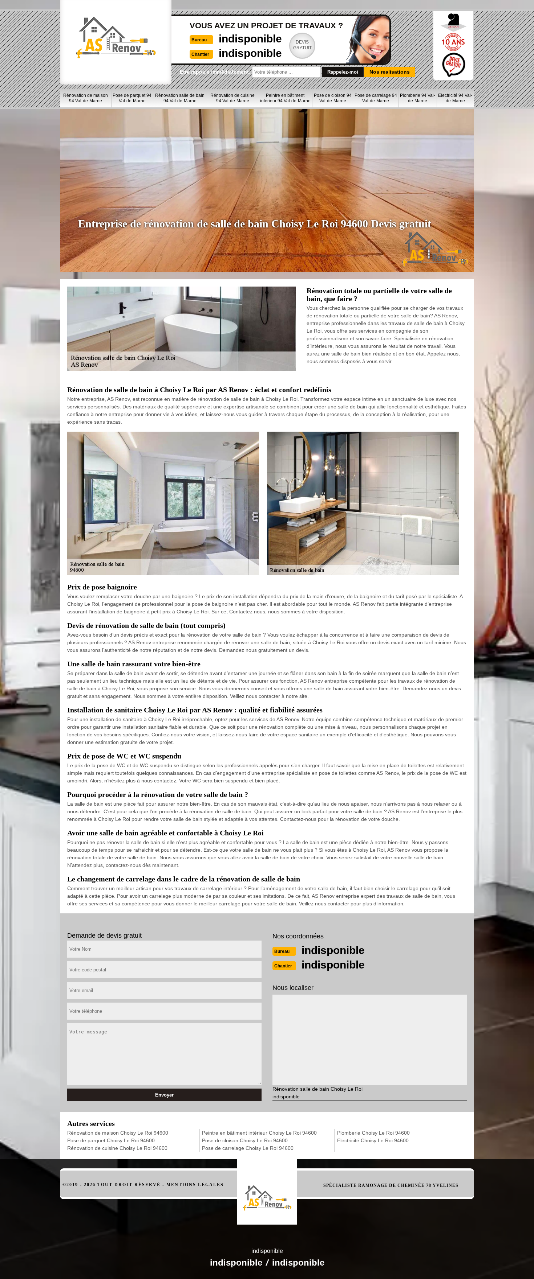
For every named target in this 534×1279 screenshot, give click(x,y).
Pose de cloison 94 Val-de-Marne (333, 98)
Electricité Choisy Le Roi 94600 (373, 1140)
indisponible (250, 39)
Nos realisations (389, 72)
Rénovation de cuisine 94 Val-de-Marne (232, 98)
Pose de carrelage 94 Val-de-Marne (376, 98)
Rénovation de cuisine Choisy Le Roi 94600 (117, 1148)
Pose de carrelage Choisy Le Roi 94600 (248, 1148)
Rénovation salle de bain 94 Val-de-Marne (180, 98)
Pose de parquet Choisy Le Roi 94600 (111, 1140)
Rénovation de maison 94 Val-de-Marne (85, 98)
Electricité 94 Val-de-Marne (455, 98)
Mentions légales (195, 1184)
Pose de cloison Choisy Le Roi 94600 (245, 1140)
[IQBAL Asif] (267, 1188)
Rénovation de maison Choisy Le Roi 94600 (117, 1133)
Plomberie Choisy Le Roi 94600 (373, 1133)
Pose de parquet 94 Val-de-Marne (132, 98)
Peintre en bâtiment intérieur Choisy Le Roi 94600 (259, 1133)
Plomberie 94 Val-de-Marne (417, 98)
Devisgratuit (302, 45)
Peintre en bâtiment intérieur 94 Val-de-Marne (285, 98)
